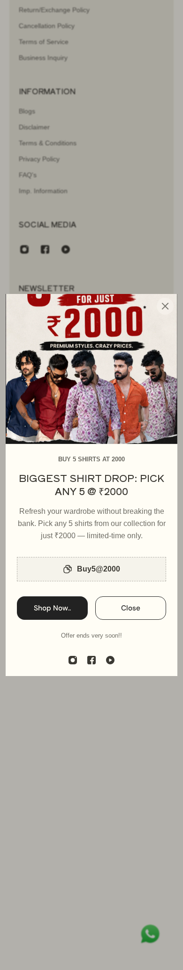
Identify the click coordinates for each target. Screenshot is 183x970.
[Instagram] (72, 660)
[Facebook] (91, 660)
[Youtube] (110, 660)
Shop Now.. (52, 608)
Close (130, 608)
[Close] (165, 306)
